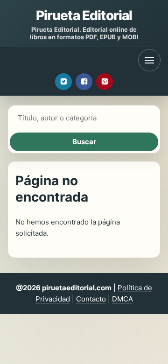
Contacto (91, 298)
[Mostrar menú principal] (149, 60)
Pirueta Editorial (84, 15)
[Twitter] (63, 81)
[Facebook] (84, 81)
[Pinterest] (104, 81)
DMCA (122, 298)
